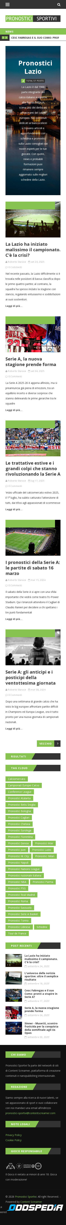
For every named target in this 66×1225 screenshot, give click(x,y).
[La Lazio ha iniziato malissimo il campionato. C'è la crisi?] (33, 219)
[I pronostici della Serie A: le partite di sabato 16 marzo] (33, 538)
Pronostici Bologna (36, 322)
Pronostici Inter (44, 843)
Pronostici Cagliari (18, 817)
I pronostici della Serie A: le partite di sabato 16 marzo (33, 567)
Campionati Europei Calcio (23, 785)
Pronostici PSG (17, 888)
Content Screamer (31, 1201)
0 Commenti (15, 267)
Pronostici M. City (18, 856)
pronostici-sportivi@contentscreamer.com (30, 1113)
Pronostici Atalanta (19, 798)
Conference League (19, 791)
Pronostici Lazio (41, 849)
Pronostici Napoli (29, 635)
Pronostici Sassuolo (20, 907)
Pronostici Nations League (24, 869)
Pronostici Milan (44, 856)
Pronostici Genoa (18, 843)
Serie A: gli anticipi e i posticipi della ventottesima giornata (31, 677)
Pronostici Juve (17, 849)
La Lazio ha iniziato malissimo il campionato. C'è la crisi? (33, 249)
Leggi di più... (14, 306)
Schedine (23, 203)
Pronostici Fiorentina (20, 837)
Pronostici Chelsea (19, 824)
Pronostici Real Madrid (21, 894)
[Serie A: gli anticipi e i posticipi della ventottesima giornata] (33, 647)
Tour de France (17, 933)
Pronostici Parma (43, 882)
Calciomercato (16, 779)
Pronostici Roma (18, 901)
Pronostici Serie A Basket (23, 914)
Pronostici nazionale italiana (24, 875)
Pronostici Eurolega (19, 830)
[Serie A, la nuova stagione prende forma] (33, 334)
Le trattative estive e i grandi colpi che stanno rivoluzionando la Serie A (33, 468)
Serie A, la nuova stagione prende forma (31, 361)
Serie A (12, 203)
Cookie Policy (13, 1140)
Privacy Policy (14, 1135)
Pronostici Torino (18, 920)
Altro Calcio (27, 422)
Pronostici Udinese (32, 525)
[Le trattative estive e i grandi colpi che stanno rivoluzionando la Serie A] (33, 438)
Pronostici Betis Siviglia (21, 804)
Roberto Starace (17, 261)
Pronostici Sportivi (25, 1196)
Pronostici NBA (17, 882)
